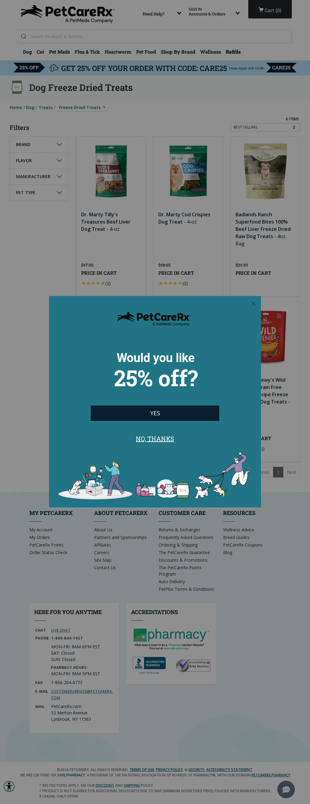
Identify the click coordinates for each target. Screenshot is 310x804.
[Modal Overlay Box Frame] (155, 402)
